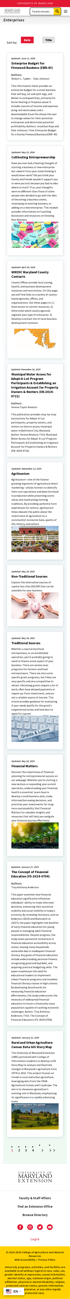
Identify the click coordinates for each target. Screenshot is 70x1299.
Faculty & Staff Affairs (35, 1198)
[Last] (53, 1150)
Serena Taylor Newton (24, 407)
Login (35, 1239)
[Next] (42, 1150)
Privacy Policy (46, 1259)
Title (48, 40)
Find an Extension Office (35, 1206)
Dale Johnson (41, 78)
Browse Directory (35, 1215)
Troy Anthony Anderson (25, 887)
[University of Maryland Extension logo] (12, 11)
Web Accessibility (25, 1259)
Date (27, 40)
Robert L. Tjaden (21, 78)
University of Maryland (35, 3)
